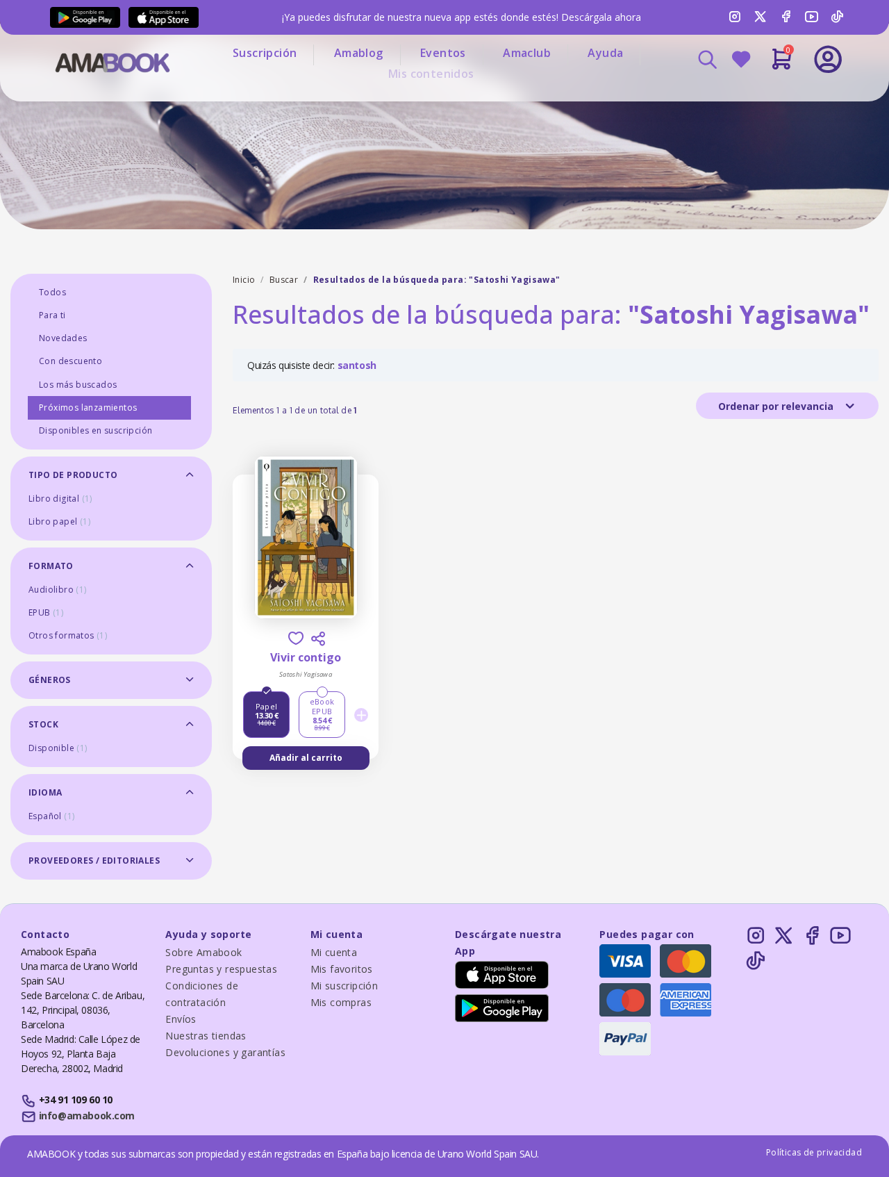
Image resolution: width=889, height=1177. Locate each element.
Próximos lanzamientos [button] (88, 407)
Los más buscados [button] (78, 384)
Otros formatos (67, 635)
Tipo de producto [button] (72, 475)
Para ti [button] (52, 315)
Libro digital (60, 498)
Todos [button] (52, 292)
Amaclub (527, 52)
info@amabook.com (87, 1115)
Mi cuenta (334, 952)
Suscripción (265, 52)
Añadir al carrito (305, 758)
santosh (357, 365)
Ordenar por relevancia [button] (777, 406)
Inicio (244, 280)
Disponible (58, 748)
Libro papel (59, 521)
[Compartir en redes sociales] (318, 638)
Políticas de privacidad (814, 1152)
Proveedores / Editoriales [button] (94, 860)
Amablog (358, 52)
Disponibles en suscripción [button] (95, 430)
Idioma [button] (45, 792)
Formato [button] (51, 566)
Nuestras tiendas (205, 1035)
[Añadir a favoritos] (296, 638)
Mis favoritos (341, 969)
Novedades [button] (63, 338)
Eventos (443, 52)
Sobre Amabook (203, 952)
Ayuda (605, 52)
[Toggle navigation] (770, 97)
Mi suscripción (344, 985)
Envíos (180, 1019)
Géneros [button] (49, 680)
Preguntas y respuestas (221, 969)
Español (51, 816)
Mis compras (341, 1002)
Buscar (283, 280)
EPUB (45, 612)
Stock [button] (43, 724)
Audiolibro (57, 589)
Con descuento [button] (70, 361)
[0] (782, 64)
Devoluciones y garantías (225, 1052)
